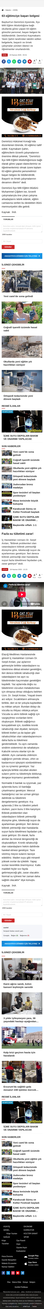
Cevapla (6, 935)
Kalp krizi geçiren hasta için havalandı (19, 1054)
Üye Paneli (20, 1241)
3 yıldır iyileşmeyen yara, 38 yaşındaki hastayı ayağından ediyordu (19, 1020)
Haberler (8, 10)
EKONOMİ (28, 1226)
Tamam (34, 1306)
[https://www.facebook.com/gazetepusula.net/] (3, 1273)
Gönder (8, 247)
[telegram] (19, 61)
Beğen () (14, 935)
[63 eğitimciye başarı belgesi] (22, 81)
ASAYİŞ (6, 1226)
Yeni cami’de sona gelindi (18, 296)
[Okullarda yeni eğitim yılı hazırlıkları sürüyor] (22, 347)
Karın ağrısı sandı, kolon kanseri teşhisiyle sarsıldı (18, 985)
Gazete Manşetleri (9, 1260)
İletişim (32, 1282)
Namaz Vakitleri (8, 1267)
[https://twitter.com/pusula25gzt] (8, 1273)
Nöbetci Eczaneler (9, 1263)
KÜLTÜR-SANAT (31, 1234)
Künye (25, 1282)
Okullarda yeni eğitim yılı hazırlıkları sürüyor (17, 363)
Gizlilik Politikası (21, 1287)
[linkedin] (24, 61)
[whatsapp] (14, 61)
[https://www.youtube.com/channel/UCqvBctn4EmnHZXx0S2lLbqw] (17, 1273)
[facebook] (4, 61)
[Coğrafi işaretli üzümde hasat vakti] (22, 313)
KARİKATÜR (29, 1230)
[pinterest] (30, 61)
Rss (8, 1282)
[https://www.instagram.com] (13, 1273)
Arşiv (18, 1244)
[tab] (8, 219)
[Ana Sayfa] (2, 10)
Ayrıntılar (26, 1306)
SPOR (26, 1237)
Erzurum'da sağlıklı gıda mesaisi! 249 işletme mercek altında (19, 1088)
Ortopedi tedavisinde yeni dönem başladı (18, 397)
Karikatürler (21, 1251)
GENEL (15, 10)
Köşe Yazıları (12, 1234)
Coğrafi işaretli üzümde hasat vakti (20, 329)
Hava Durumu (7, 1256)
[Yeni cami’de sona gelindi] (22, 281)
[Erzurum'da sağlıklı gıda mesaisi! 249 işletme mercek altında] (22, 1072)
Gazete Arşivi (21, 1248)
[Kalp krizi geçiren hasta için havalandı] (22, 1038)
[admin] (22, 1273)
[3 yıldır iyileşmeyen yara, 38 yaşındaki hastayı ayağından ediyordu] (22, 1003)
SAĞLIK (6, 1237)
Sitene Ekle (16, 1282)
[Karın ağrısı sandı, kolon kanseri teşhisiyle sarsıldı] (22, 969)
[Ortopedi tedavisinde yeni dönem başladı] (22, 381)
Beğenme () (24, 935)
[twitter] (9, 61)
